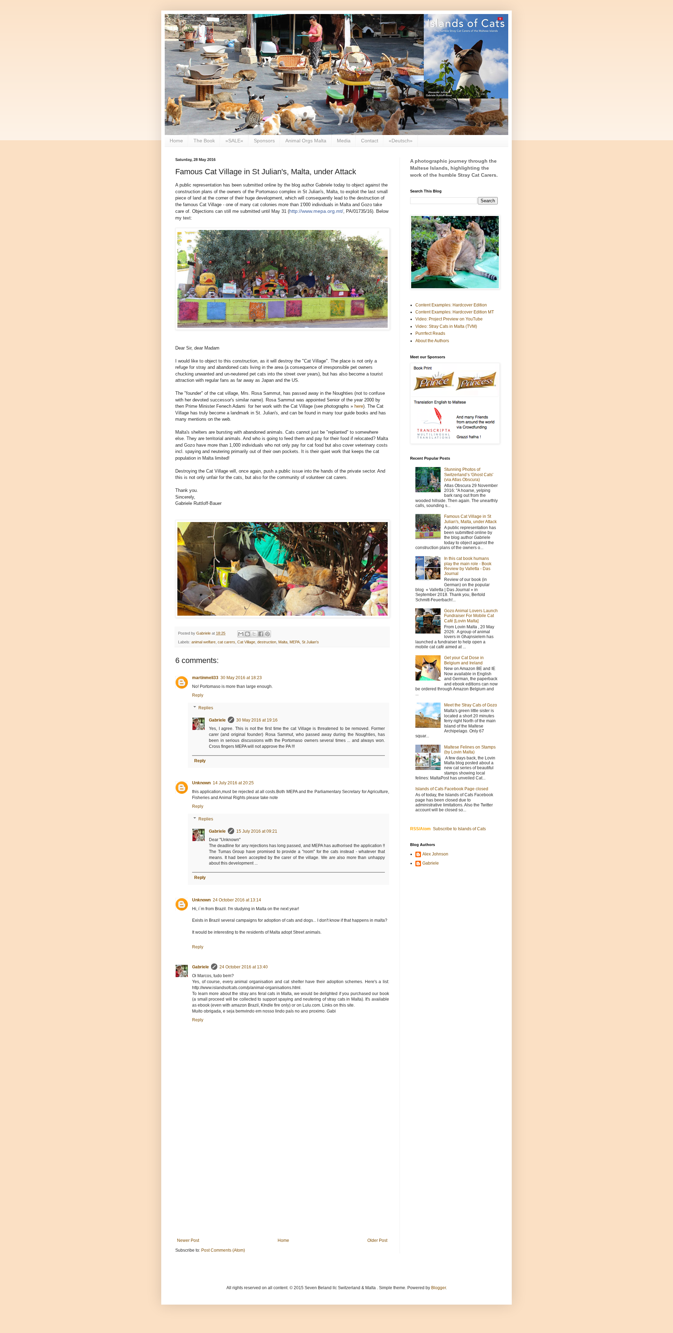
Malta (282, 642)
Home (176, 140)
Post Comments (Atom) (223, 1250)
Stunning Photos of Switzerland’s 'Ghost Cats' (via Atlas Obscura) (468, 474)
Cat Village (246, 642)
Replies (205, 707)
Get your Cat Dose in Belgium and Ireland (464, 660)
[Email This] (240, 633)
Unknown (201, 782)
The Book (204, 140)
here (358, 406)
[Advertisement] (282, 1180)
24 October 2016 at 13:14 (237, 900)
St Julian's (310, 642)
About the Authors (432, 340)
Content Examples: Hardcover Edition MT (454, 312)
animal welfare (203, 642)
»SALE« (234, 140)
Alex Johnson (435, 854)
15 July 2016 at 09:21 (256, 831)
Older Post (377, 1240)
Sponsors (264, 140)
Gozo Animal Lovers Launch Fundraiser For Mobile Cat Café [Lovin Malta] (471, 615)
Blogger (438, 1287)
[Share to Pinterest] (267, 633)
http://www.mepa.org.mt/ (316, 211)
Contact (369, 140)
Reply (197, 695)
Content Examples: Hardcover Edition (451, 305)
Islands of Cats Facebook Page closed (451, 788)
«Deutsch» (401, 140)
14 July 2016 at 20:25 (233, 782)
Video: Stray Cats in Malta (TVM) (446, 326)
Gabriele (217, 720)
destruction (266, 642)
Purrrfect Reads (430, 333)
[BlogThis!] (247, 633)
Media (344, 140)
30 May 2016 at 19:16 (257, 720)
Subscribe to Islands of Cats (459, 828)
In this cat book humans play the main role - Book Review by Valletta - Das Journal (467, 566)
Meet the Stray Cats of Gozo (470, 705)
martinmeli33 (205, 677)
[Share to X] (254, 633)
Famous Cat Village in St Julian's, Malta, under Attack (470, 519)
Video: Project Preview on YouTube (449, 319)
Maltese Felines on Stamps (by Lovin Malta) (470, 750)
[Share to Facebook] (260, 633)
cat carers (226, 642)
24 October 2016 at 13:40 (243, 967)
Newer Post (188, 1240)
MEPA (295, 642)
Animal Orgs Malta (305, 140)
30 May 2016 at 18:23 (241, 677)
